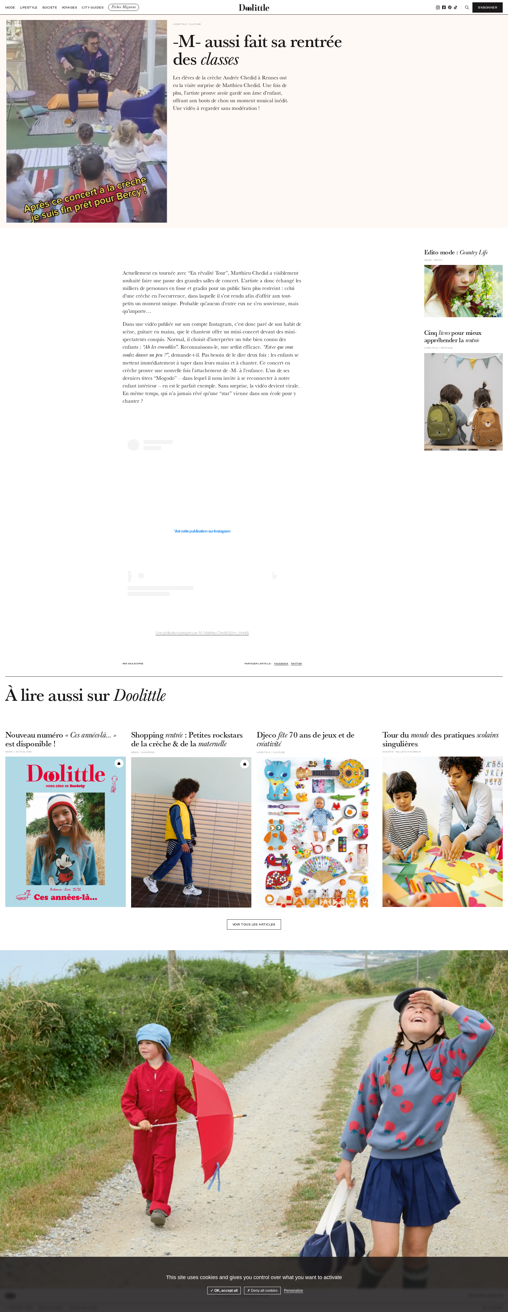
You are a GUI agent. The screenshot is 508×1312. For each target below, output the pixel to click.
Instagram (438, 7)
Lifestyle (29, 7)
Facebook (444, 7)
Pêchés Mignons (123, 7)
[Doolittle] (254, 7)
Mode (10, 7)
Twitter (296, 663)
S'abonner (487, 7)
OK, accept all (225, 1291)
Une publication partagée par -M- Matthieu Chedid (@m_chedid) (202, 632)
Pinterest (450, 7)
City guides (92, 7)
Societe (49, 7)
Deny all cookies (264, 1291)
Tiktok (455, 7)
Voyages (69, 7)
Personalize (293, 1291)
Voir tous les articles (254, 924)
